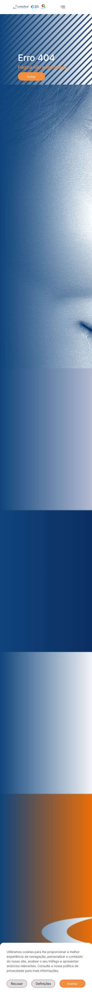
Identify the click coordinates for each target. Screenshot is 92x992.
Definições (43, 984)
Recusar (17, 984)
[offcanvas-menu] (63, 7)
